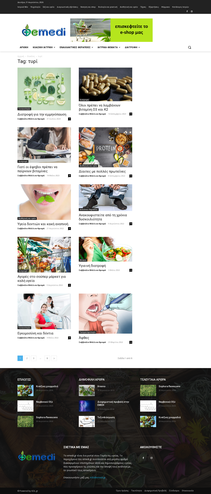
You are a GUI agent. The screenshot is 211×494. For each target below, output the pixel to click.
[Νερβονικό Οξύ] (25, 406)
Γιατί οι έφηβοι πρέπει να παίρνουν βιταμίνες (37, 169)
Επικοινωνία (188, 490)
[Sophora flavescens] (25, 421)
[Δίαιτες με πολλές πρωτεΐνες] (105, 147)
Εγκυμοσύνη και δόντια (35, 333)
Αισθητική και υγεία (88, 166)
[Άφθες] (105, 314)
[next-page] (54, 358)
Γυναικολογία (24, 109)
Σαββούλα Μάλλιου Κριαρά (31, 119)
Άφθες (84, 338)
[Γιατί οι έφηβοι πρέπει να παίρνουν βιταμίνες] (44, 145)
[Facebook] (187, 12)
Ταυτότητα (136, 490)
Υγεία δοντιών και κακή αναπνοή (42, 224)
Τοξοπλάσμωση (106, 417)
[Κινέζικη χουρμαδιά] (25, 390)
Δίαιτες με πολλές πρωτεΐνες (102, 171)
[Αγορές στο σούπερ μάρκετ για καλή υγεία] (44, 254)
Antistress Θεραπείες (89, 209)
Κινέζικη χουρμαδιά (47, 386)
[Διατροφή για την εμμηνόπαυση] (44, 89)
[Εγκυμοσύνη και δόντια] (44, 311)
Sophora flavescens (47, 417)
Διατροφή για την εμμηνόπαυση (41, 114)
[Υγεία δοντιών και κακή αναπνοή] (44, 202)
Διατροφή (84, 100)
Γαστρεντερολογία (87, 332)
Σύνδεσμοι (174, 490)
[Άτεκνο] (87, 390)
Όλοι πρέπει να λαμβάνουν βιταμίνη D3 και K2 (99, 107)
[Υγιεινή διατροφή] (105, 249)
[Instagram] (192, 12)
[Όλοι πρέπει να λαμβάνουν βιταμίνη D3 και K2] (105, 84)
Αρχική (20, 56)
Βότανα (83, 260)
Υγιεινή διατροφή (92, 266)
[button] (190, 47)
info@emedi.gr (98, 477)
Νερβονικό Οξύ (44, 402)
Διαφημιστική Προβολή (155, 490)
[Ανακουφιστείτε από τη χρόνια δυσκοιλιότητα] (105, 197)
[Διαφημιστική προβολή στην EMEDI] (87, 406)
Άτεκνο (101, 386)
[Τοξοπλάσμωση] (87, 421)
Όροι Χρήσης (122, 490)
